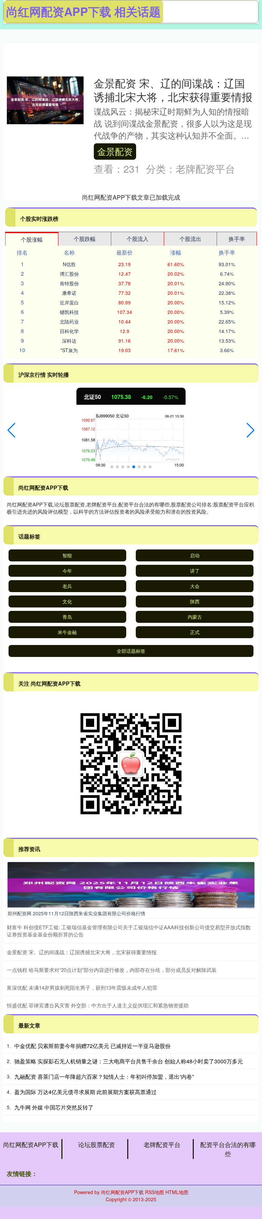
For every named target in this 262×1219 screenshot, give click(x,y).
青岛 (67, 616)
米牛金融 (67, 632)
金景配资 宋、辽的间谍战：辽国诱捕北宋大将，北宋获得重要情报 (173, 89)
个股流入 (137, 239)
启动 (195, 555)
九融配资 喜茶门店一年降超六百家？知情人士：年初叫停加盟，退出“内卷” (104, 1076)
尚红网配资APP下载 (30, 1144)
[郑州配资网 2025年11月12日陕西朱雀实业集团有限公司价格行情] (131, 884)
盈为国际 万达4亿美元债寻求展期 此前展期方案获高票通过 (85, 1092)
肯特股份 (69, 283)
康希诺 (69, 292)
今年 (67, 570)
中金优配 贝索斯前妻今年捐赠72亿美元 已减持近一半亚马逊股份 (92, 1046)
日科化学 (69, 331)
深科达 (69, 340)
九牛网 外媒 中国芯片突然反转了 (53, 1107)
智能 (67, 555)
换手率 (237, 239)
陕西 (195, 601)
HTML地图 (176, 1192)
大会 (195, 586)
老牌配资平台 (162, 1144)
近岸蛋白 (69, 302)
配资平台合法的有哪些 (228, 1149)
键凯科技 (69, 312)
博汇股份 (69, 273)
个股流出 (190, 239)
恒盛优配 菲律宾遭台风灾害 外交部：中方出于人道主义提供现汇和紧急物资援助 (98, 1005)
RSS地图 (154, 1192)
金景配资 (115, 151)
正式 (195, 632)
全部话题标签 (131, 650)
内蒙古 (195, 616)
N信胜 (69, 264)
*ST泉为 (69, 350)
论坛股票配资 (96, 1144)
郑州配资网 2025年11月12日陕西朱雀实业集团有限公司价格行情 (76, 913)
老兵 (67, 586)
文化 (67, 601)
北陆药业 (69, 321)
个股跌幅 (85, 239)
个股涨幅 (32, 239)
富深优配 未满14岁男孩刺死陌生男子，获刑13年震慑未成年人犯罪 (82, 987)
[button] (11, 430)
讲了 (195, 570)
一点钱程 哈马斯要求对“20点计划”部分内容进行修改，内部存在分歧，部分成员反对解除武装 (112, 969)
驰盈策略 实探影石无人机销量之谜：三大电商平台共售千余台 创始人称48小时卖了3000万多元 (128, 1061)
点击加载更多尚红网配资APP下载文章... (131, 196)
